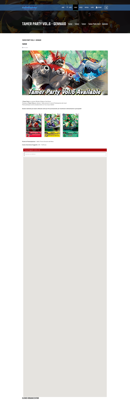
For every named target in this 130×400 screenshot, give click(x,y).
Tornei (77, 24)
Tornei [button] (75, 7)
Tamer (84, 24)
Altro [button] (92, 7)
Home (63, 7)
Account (99, 7)
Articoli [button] (87, 7)
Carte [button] (70, 7)
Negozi (80, 7)
